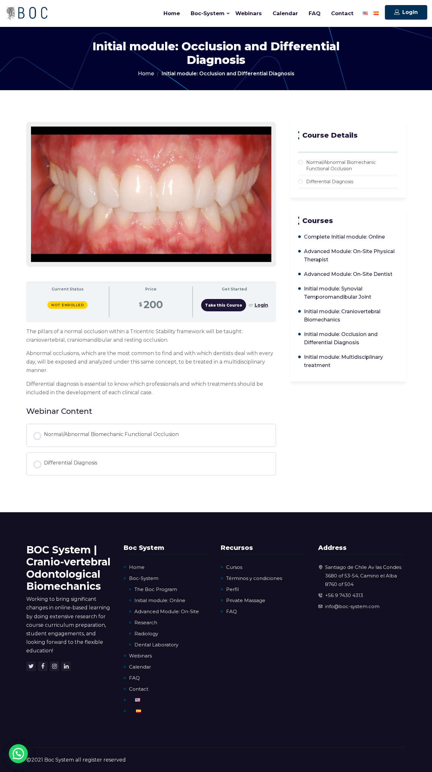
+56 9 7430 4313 (344, 595)
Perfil (232, 589)
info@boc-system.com (352, 606)
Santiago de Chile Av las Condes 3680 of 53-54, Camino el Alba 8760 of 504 (363, 575)
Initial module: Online (159, 600)
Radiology (146, 634)
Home (172, 13)
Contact (342, 13)
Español (376, 13)
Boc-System (208, 13)
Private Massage (245, 600)
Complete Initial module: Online (344, 237)
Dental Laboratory (156, 645)
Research (145, 622)
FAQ (314, 13)
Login (410, 12)
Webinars (248, 13)
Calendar (285, 13)
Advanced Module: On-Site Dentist (348, 274)
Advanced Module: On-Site (166, 611)
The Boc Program (155, 589)
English (365, 13)
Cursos (234, 567)
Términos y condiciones (254, 578)
